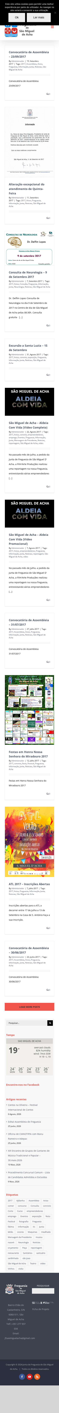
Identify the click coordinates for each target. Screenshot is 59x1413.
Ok (17, 17)
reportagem (14, 443)
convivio (23, 357)
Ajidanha (20, 1200)
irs (34, 1226)
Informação (23, 66)
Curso (20, 1211)
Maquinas (32, 1232)
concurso (22, 1206)
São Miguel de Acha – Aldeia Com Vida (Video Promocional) (28, 539)
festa (24, 763)
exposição (32, 357)
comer (11, 1206)
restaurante (13, 1253)
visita (20, 1268)
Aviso (40, 64)
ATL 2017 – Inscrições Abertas (29, 884)
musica (39, 1237)
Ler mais (38, 17)
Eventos (21, 437)
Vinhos (11, 1268)
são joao (26, 1258)
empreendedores (35, 434)
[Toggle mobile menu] (52, 27)
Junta (31, 66)
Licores (20, 1232)
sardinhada (13, 1258)
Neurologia (19, 286)
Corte (10, 1211)
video (41, 443)
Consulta (24, 284)
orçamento (13, 1247)
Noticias (38, 66)
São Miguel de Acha (41, 286)
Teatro (33, 1263)
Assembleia (31, 64)
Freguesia (13, 66)
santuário (40, 1253)
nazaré (11, 1242)
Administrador (17, 61)
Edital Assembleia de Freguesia (24, 1121)
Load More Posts (29, 1006)
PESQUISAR (43, 1285)
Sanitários (27, 1253)
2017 (23, 64)
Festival (31, 763)
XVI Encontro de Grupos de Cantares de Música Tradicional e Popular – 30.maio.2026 (29, 1155)
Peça (24, 1247)
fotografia (23, 1221)
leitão (10, 1232)
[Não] (55, 12)
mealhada (46, 1232)
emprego (13, 437)
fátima (11, 1226)
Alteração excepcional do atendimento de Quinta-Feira (26, 188)
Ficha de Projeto (40, 1309)
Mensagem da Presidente (25, 440)
